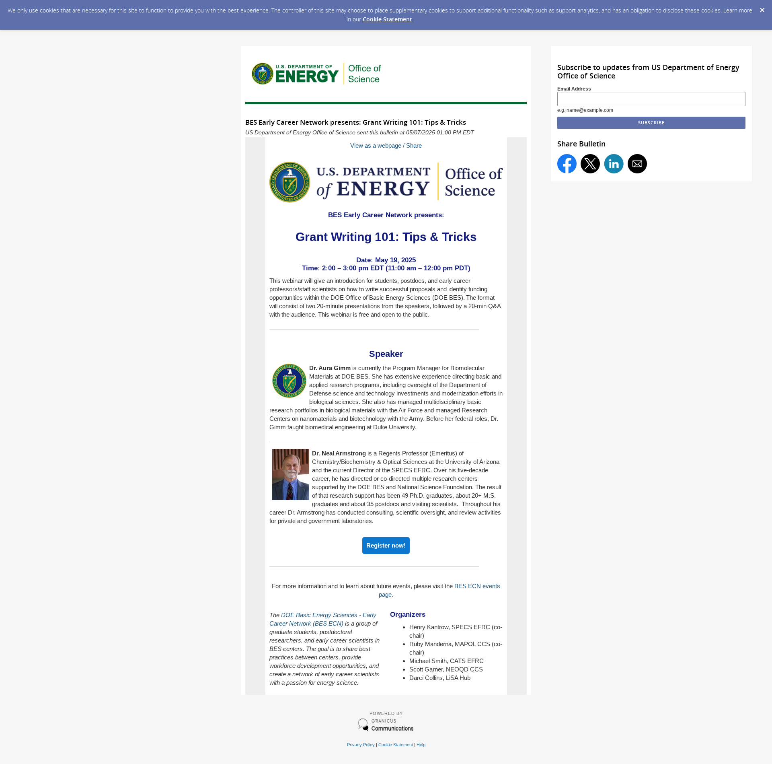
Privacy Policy (361, 744)
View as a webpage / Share (386, 145)
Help (421, 744)
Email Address (574, 89)
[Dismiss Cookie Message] (762, 7)
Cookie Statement (387, 19)
